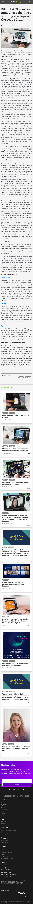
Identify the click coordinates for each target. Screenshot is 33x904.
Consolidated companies (8, 830)
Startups (3, 832)
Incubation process (6, 849)
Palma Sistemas (5, 277)
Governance (4, 809)
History (3, 811)
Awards (3, 807)
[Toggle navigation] (3, 2)
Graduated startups (7, 852)
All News (3, 821)
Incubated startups (6, 851)
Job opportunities (6, 834)
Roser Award (5, 842)
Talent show (4, 840)
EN (29, 1)
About (3, 802)
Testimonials (4, 815)
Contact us (4, 865)
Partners (3, 813)
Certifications (5, 856)
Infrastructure (5, 806)
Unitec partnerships (7, 858)
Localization (4, 804)
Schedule (3, 823)
